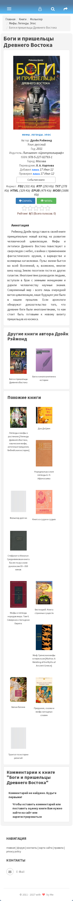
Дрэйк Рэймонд (41, 140)
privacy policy (13, 851)
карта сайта (45, 847)
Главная (10, 19)
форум (21, 847)
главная (10, 847)
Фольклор (36, 19)
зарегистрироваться (27, 817)
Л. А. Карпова (45, 165)
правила (58, 847)
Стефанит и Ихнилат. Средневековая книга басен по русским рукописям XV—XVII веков (18, 562)
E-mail (20, 871)
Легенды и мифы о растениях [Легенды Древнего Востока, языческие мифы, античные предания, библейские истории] (18, 441)
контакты (31, 847)
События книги (36, 179)
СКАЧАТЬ (27, 200)
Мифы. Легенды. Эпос (22, 23)
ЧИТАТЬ (47, 200)
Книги (22, 19)
